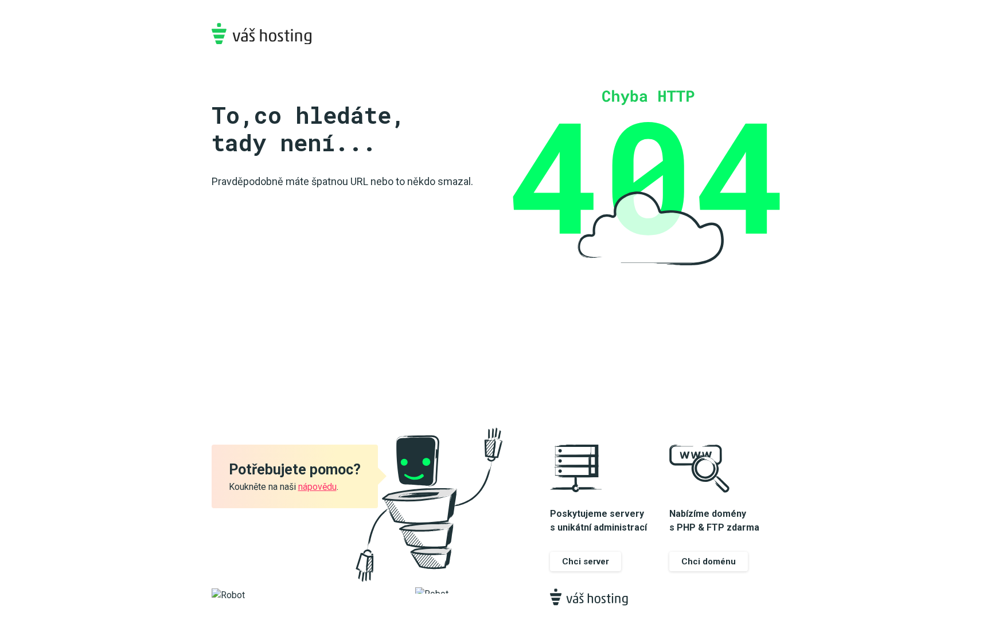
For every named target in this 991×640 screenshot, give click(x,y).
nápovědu (317, 486)
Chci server (585, 561)
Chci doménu (708, 561)
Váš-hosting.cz (261, 33)
